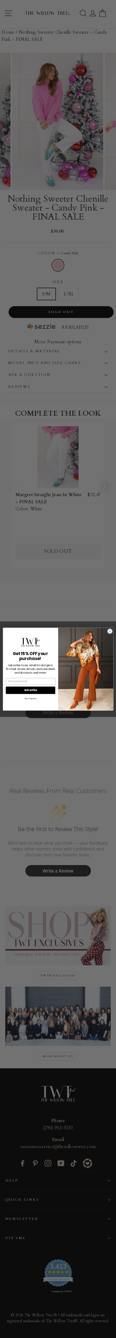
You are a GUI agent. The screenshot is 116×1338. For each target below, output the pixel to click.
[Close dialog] (109, 631)
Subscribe (30, 690)
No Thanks (30, 698)
